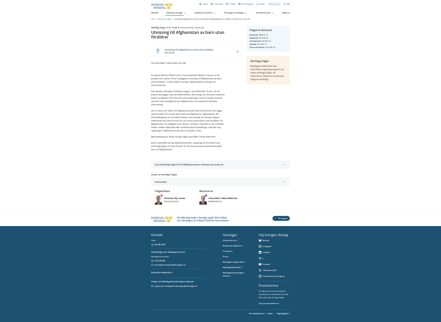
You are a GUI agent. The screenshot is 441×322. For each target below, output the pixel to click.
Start (153, 19)
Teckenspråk (218, 4)
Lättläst (205, 4)
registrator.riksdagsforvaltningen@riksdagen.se (175, 286)
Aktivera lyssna (274, 4)
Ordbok (262, 4)
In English (232, 4)
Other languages (247, 4)
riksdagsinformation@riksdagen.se (170, 265)
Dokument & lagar (164, 19)
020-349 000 (160, 260)
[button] (176, 13)
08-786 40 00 (160, 244)
